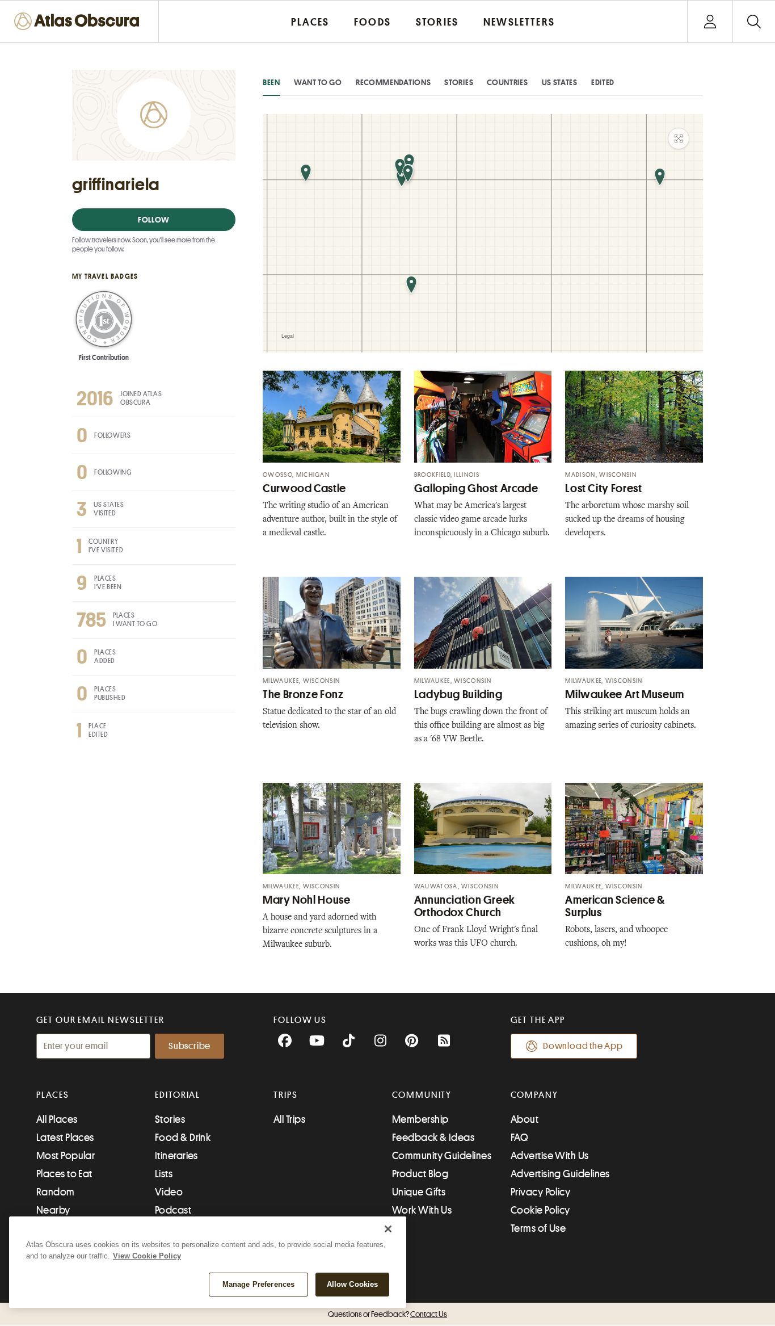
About (524, 1119)
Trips (285, 1095)
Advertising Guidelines (560, 1173)
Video (169, 1192)
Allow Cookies (352, 1284)
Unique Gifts (418, 1192)
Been (271, 82)
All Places (57, 1119)
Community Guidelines (441, 1155)
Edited (602, 82)
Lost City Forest (603, 488)
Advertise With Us (550, 1155)
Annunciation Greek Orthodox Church (464, 906)
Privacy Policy (540, 1192)
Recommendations (393, 82)
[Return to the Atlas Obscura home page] (79, 21)
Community (422, 1095)
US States (560, 82)
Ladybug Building (458, 694)
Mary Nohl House (306, 900)
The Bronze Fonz (303, 694)
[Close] (388, 1228)
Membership (420, 1119)
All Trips (289, 1119)
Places (52, 1095)
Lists (163, 1173)
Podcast (173, 1210)
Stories (458, 82)
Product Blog (420, 1173)
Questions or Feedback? (387, 1314)
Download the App (583, 1046)
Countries (507, 82)
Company (534, 1095)
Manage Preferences (258, 1284)
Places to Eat (64, 1173)
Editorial (177, 1095)
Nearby (53, 1210)
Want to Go (318, 82)
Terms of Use (538, 1228)
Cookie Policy (540, 1210)
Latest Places (65, 1137)
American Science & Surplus (614, 906)
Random (55, 1192)
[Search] (753, 21)
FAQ (519, 1137)
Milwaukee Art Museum (624, 694)
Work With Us (422, 1210)
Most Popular (65, 1155)
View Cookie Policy (147, 1256)
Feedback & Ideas (433, 1137)
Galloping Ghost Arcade (476, 488)
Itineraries (176, 1155)
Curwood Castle (304, 488)
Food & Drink (182, 1137)
